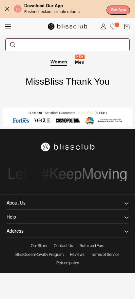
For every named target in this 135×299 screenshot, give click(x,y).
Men (80, 62)
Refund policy (67, 263)
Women (58, 61)
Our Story (39, 246)
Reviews (77, 255)
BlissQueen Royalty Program (39, 255)
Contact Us (63, 246)
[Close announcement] (7, 9)
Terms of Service (105, 255)
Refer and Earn (92, 246)
